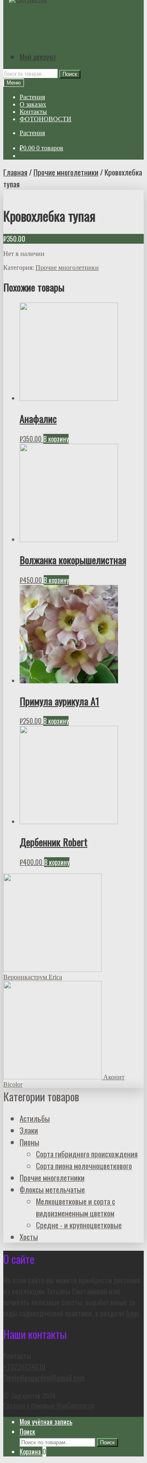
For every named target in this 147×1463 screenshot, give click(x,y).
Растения (32, 96)
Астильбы (35, 1118)
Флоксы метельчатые (52, 1189)
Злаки (29, 1130)
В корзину (56, 439)
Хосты (29, 1237)
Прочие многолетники (65, 172)
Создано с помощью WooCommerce (48, 1405)
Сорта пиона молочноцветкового (84, 1166)
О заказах (33, 104)
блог (132, 1312)
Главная (15, 172)
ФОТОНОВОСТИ (45, 119)
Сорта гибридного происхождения (87, 1154)
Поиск (69, 74)
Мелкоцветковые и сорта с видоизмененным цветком (75, 1207)
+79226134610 (24, 1366)
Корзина (33, 1451)
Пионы (29, 1142)
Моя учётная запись (46, 1422)
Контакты (33, 111)
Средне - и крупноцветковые (79, 1225)
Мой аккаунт (38, 56)
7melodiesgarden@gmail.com (44, 1377)
